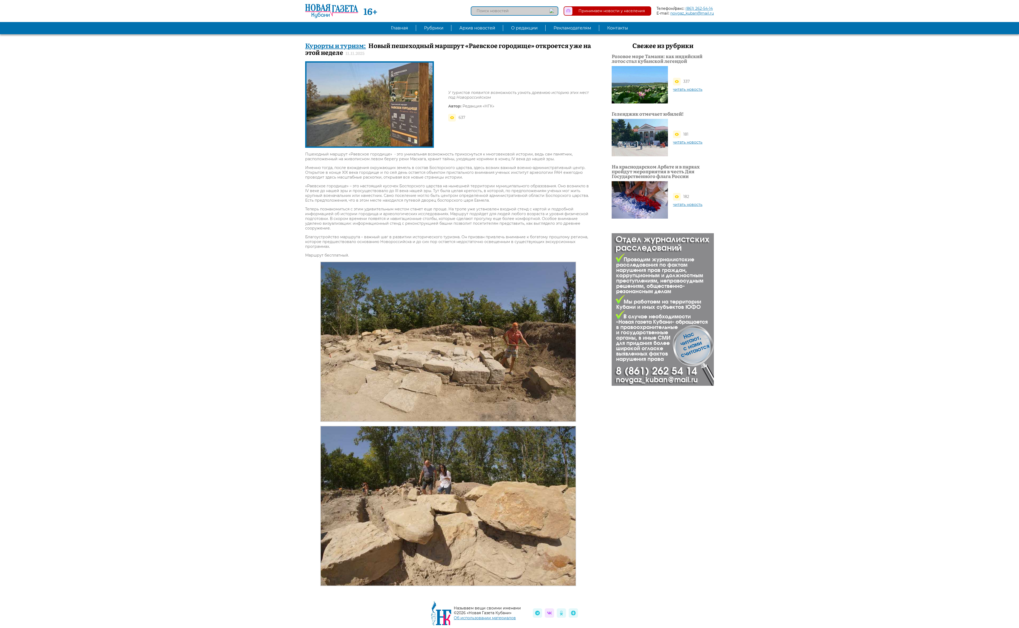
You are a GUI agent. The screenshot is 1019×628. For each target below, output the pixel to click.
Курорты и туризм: (335, 45)
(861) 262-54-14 (699, 8)
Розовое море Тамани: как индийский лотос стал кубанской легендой (657, 58)
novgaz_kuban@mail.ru (692, 13)
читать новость (687, 89)
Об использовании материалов (485, 618)
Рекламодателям (572, 28)
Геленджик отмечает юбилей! (648, 113)
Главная (399, 28)
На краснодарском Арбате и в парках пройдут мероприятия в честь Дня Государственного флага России (656, 171)
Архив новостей (477, 28)
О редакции (524, 28)
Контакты (617, 28)
